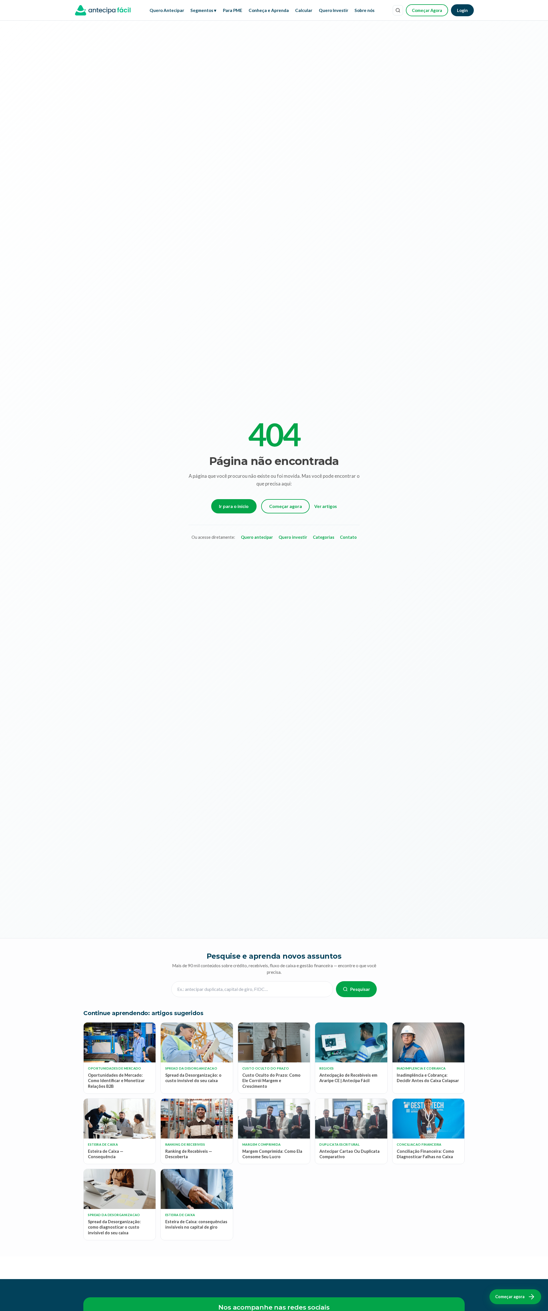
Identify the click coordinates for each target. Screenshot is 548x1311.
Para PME (232, 10)
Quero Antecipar (167, 10)
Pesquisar (360, 989)
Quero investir (293, 537)
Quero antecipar (257, 537)
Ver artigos (325, 506)
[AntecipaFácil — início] (102, 10)
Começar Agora (427, 10)
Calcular (303, 10)
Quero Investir (333, 10)
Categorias (323, 537)
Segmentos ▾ (203, 10)
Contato (348, 537)
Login (462, 10)
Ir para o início (234, 506)
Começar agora (285, 506)
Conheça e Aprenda (269, 10)
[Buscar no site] (398, 10)
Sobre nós (364, 10)
